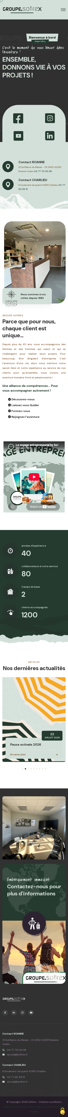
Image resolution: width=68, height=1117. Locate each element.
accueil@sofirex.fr (17, 1054)
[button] (22, 768)
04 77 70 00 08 (43, 171)
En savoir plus (18, 754)
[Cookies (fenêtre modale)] (62, 1111)
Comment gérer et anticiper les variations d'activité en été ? (33, 741)
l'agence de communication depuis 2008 (27, 1106)
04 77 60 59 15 (16, 1077)
